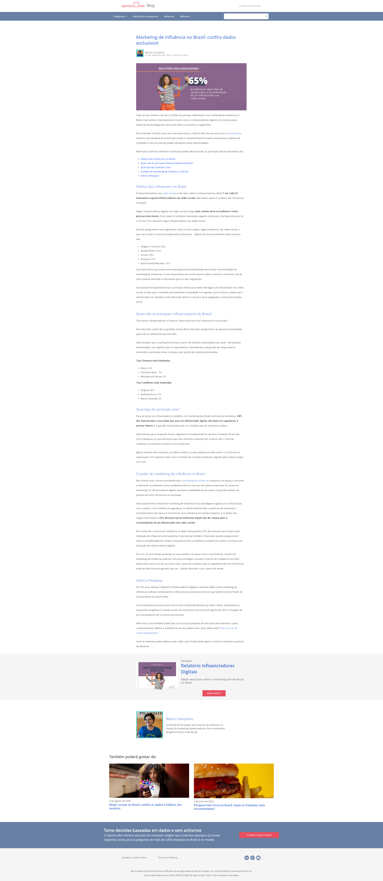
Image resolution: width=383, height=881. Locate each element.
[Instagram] (253, 857)
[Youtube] (258, 857)
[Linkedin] (247, 857)
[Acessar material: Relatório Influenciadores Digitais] (157, 676)
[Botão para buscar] (267, 16)
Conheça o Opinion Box (250, 6)
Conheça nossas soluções (259, 835)
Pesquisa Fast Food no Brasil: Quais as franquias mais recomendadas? (229, 807)
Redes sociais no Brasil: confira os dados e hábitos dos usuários (145, 806)
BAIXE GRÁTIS (214, 693)
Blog (150, 5)
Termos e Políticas (168, 857)
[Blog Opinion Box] (134, 6)
